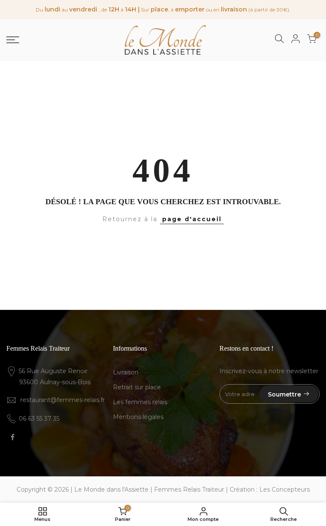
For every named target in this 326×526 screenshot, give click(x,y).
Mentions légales (138, 417)
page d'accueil (192, 219)
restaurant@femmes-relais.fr (62, 400)
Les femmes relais (140, 402)
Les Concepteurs (284, 489)
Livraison (125, 372)
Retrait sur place (137, 387)
